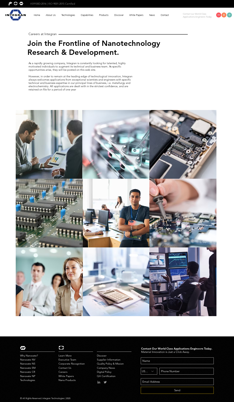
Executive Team (67, 359)
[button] (50, 15)
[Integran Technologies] (99, 382)
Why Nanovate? (29, 355)
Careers (62, 371)
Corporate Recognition (71, 363)
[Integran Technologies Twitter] (105, 382)
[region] (49, 144)
